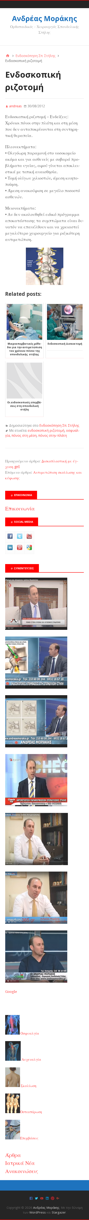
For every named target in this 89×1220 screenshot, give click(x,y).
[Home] (7, 55)
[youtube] (42, 1198)
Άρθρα (13, 1155)
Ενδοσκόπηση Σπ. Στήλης (59, 425)
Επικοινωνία (20, 508)
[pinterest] (52, 1198)
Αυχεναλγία (31, 1059)
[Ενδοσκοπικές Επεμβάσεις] (36, 687)
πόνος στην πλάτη (52, 435)
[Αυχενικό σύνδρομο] (36, 628)
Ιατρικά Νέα (20, 1163)
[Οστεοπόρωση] (36, 746)
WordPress (37, 1212)
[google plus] (58, 1198)
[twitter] (36, 1198)
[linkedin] (47, 1198)
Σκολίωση (28, 1086)
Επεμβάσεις (29, 1138)
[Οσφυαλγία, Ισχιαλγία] (36, 864)
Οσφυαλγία (29, 1033)
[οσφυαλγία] (36, 981)
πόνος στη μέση (24, 435)
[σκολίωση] (36, 805)
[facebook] (31, 1198)
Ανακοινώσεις (21, 1171)
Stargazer (59, 1212)
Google (11, 992)
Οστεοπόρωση (31, 1112)
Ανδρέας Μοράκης (44, 18)
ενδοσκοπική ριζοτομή (46, 430)
